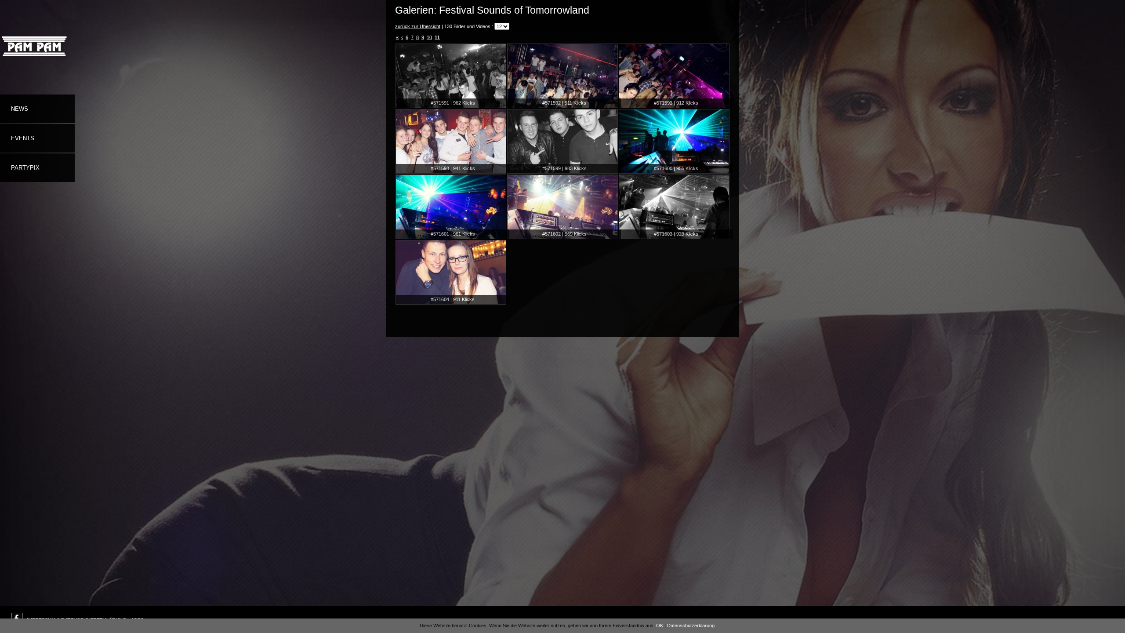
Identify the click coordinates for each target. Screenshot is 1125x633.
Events (22, 138)
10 (429, 37)
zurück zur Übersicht (417, 26)
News (19, 109)
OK (659, 625)
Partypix (25, 167)
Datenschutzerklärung (691, 625)
